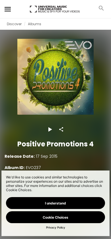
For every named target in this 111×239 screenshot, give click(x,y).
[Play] (49, 129)
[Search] (8, 9)
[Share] (61, 129)
